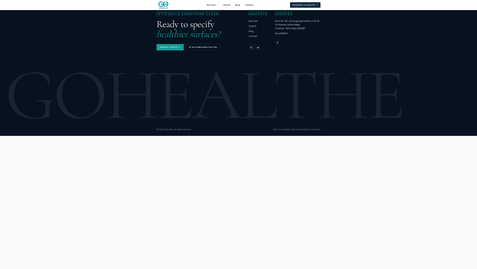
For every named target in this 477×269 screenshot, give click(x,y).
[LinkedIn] (258, 47)
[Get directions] (277, 42)
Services (211, 4)
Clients (226, 4)
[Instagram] (251, 47)
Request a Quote (304, 5)
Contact (249, 4)
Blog (237, 4)
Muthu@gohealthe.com (204, 47)
